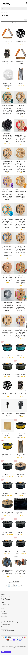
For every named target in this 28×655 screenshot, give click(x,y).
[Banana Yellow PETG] (7, 446)
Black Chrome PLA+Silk (20, 493)
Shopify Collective (4, 629)
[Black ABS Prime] (20, 466)
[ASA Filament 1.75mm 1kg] (7, 385)
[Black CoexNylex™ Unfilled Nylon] (20, 504)
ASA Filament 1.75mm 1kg (7, 394)
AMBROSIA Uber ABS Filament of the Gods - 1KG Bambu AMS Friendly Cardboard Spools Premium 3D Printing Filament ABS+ (20, 333)
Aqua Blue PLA (20, 355)
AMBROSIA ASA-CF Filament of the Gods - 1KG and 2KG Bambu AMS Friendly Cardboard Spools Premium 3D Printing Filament (7, 166)
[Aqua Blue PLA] (20, 347)
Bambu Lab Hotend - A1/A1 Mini (7, 414)
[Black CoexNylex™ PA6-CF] (7, 504)
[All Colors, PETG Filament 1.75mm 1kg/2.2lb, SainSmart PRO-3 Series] (7, 73)
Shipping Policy (4, 613)
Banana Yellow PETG (7, 454)
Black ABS (7, 474)
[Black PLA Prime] (20, 543)
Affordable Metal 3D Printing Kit (21, 62)
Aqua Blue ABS (7, 355)
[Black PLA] (7, 543)
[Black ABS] (7, 466)
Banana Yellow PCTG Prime (21, 434)
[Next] (21, 585)
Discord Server (7, 624)
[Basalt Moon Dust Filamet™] (20, 446)
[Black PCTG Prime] (7, 524)
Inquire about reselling (5, 630)
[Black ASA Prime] (7, 485)
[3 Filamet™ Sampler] (7, 33)
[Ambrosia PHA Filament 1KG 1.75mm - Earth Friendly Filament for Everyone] (7, 267)
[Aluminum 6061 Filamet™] (20, 73)
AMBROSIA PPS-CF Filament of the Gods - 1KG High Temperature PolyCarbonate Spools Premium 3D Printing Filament (7, 306)
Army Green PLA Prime (20, 374)
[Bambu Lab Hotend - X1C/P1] (20, 405)
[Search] (25, 8)
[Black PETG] (20, 524)
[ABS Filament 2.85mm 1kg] (7, 53)
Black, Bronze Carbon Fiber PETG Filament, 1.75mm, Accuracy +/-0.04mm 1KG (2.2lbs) (7, 573)
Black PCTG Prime (7, 532)
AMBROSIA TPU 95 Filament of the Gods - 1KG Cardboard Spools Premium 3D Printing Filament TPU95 (7, 332)
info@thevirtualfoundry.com (6, 606)
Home (2, 12)
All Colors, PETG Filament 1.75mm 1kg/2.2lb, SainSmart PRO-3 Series (7, 84)
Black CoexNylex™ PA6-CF (7, 513)
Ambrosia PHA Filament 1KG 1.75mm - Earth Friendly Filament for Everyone (7, 278)
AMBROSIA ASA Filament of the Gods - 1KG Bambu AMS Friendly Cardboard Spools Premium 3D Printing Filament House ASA (20, 110)
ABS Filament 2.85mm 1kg (7, 62)
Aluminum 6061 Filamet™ (20, 82)
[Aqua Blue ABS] (7, 347)
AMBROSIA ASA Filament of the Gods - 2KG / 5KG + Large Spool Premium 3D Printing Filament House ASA (7, 137)
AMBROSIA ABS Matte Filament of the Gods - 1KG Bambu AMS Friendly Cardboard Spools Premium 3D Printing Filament (7, 109)
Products (5, 12)
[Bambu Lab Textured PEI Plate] (7, 425)
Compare (21, 20)
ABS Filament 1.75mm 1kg (21, 42)
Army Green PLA (7, 374)
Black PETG (20, 532)
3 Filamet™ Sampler (7, 41)
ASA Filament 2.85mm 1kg (20, 394)
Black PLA (7, 551)
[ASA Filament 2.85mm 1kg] (20, 385)
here (13, 621)
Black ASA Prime (7, 493)
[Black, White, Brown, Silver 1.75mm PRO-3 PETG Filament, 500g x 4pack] (20, 562)
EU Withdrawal (4, 608)
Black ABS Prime (21, 474)
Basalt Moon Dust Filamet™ (20, 455)
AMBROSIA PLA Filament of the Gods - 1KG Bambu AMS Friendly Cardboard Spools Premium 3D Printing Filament (20, 279)
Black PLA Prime (21, 551)
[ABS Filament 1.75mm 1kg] (20, 33)
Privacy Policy (4, 616)
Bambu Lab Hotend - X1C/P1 (21, 414)
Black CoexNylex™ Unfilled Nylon (20, 513)
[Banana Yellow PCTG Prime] (20, 425)
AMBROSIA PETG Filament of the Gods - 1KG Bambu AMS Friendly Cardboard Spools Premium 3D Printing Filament (20, 250)
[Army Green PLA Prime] (20, 366)
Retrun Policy (3, 615)
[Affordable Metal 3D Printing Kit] (20, 53)
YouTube (17, 622)
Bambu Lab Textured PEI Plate (7, 434)
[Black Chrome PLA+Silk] (20, 485)
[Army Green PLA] (7, 366)
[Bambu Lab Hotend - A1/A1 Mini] (7, 405)
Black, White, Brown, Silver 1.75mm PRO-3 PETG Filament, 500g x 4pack (20, 573)
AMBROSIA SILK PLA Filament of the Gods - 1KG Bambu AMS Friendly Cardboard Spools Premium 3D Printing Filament (20, 306)
